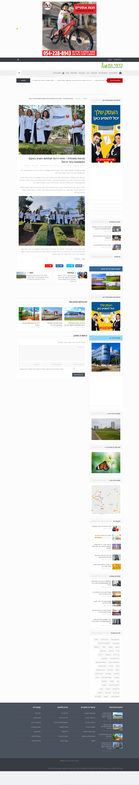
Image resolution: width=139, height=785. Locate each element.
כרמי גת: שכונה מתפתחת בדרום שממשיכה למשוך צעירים (75, 324)
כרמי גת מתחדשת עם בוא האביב (30, 324)
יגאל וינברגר (102, 666)
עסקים (110, 60)
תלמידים (98, 696)
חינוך (88, 73)
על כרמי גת (94, 73)
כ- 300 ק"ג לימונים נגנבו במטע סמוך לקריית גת (102, 565)
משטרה (116, 677)
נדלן (97, 677)
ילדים (117, 670)
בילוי (103, 647)
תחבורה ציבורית (63, 736)
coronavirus (115, 639)
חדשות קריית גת (103, 73)
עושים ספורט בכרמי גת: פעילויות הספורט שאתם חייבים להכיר (101, 228)
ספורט (112, 681)
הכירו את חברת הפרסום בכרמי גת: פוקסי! (102, 237)
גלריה (67, 73)
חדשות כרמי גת (113, 73)
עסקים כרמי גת (57, 73)
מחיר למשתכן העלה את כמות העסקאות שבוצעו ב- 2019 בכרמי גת (101, 621)
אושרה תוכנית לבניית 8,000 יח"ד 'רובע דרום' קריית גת (101, 593)
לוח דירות (38, 713)
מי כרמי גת (64, 713)
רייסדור (100, 693)
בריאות (56, 165)
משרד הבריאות (106, 677)
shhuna (82, 165)
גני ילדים (116, 655)
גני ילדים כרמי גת (90, 722)
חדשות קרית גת (101, 662)
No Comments (44, 165)
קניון (101, 689)
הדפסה (33, 165)
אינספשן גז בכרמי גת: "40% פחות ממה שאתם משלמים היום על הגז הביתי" (101, 583)
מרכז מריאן (99, 674)
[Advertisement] (55, 67)
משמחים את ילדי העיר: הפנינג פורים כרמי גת (102, 602)
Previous (70, 273)
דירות (100, 655)
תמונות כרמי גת (90, 727)
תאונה (106, 696)
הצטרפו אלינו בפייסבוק (88, 736)
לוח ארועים (37, 732)
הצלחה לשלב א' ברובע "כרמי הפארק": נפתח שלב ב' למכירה (65, 80)
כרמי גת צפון (100, 670)
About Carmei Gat (89, 732)
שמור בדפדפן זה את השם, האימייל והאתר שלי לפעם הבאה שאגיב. (41, 369)
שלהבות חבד (115, 696)
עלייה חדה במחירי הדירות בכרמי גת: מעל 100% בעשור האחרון (102, 80)
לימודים (116, 674)
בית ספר (96, 647)
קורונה (108, 689)
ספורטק (104, 681)
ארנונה (110, 647)
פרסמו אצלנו (118, 60)
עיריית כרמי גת (63, 718)
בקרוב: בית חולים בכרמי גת (103, 535)
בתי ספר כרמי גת (90, 718)
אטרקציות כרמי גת (104, 643)
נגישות (93, 741)
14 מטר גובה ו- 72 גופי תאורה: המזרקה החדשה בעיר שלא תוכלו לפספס (101, 546)
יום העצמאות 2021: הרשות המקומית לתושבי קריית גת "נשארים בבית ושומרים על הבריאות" (67, 278)
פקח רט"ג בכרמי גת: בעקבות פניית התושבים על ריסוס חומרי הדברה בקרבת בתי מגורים (38, 277)
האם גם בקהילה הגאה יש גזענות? (101, 526)
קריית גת (116, 693)
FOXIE (62, 761)
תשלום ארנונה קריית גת (61, 722)
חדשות (51, 165)
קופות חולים (73, 73)
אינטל (117, 647)
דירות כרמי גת (114, 658)
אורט (96, 639)
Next (31, 273)
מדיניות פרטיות (36, 741)
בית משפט (65, 732)
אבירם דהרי (104, 639)
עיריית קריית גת (114, 685)
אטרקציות (116, 643)
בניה (117, 651)
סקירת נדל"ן (37, 718)
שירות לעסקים (63, 727)
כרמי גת (110, 670)
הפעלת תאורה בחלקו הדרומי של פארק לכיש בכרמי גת (101, 611)
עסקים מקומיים (36, 727)
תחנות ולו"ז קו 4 (36, 736)
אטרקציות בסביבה (89, 713)
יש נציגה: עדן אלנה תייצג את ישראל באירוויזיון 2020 (103, 556)
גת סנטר (108, 655)
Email (28, 165)
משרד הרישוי (64, 741)
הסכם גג (104, 658)
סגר (118, 681)
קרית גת (108, 693)
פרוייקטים (116, 689)
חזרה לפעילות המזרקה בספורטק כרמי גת (54, 324)
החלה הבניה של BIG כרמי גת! (102, 245)
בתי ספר (103, 651)
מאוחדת (77, 259)
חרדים (111, 666)
